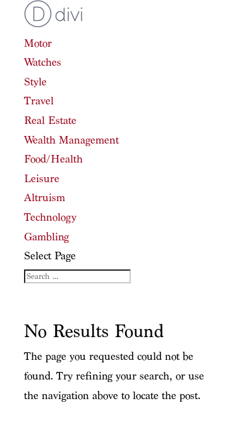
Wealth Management (71, 140)
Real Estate (50, 120)
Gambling (46, 237)
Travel (39, 101)
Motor (38, 43)
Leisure (41, 178)
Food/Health (53, 159)
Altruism (44, 197)
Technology (50, 217)
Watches (42, 62)
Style (35, 82)
